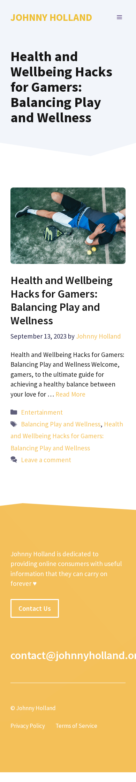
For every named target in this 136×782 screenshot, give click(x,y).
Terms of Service (76, 726)
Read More (70, 394)
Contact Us (34, 608)
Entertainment (42, 412)
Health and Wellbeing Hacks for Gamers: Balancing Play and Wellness (61, 300)
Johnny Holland (51, 17)
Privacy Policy (27, 726)
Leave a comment (46, 460)
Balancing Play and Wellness (60, 424)
